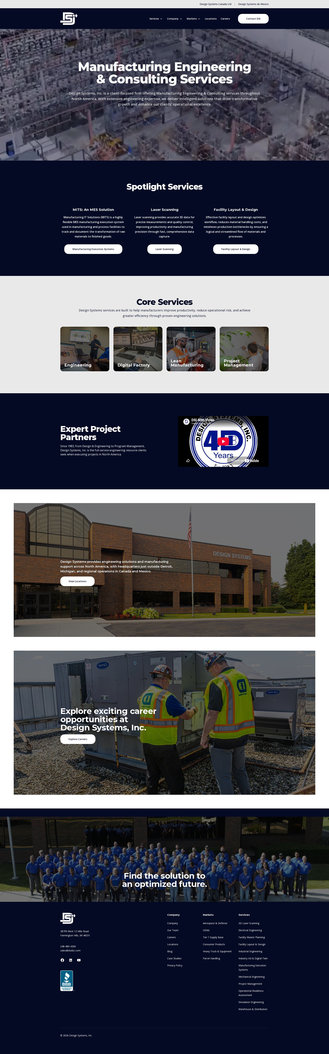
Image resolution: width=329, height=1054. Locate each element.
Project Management (238, 363)
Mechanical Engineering (252, 976)
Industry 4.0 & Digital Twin (253, 958)
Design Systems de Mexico (253, 4)
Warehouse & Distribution (253, 1009)
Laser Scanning (165, 249)
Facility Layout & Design (235, 249)
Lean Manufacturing (187, 363)
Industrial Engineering (250, 951)
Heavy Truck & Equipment (217, 951)
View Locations (77, 581)
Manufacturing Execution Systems (93, 249)
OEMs (206, 930)
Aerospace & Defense (215, 923)
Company (172, 923)
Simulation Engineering (251, 1002)
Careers (225, 18)
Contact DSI (253, 18)
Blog (169, 951)
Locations (211, 18)
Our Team (173, 930)
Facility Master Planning (252, 937)
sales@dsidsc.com (70, 950)
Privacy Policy (174, 965)
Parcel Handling (211, 958)
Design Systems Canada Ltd (215, 4)
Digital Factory (134, 365)
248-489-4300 (68, 946)
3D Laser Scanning (249, 923)
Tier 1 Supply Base (213, 937)
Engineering (78, 365)
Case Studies (174, 958)
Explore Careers (78, 739)
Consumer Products (214, 944)
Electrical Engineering (250, 930)
